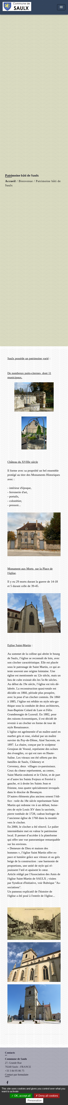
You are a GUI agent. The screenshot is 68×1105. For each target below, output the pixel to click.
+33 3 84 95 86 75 (14, 1070)
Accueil (10, 181)
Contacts (10, 1052)
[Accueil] (17, 7)
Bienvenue (26, 181)
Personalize (35, 1100)
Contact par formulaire (16, 1074)
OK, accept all (22, 1095)
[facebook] (9, 1082)
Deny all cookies (48, 1095)
